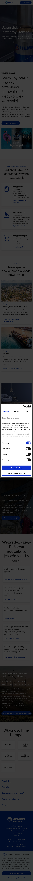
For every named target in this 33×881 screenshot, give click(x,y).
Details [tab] (16, 411)
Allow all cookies (16, 468)
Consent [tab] (6, 411)
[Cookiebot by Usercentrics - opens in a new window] (23, 406)
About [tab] (27, 411)
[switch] (28, 448)
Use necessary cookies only (16, 473)
